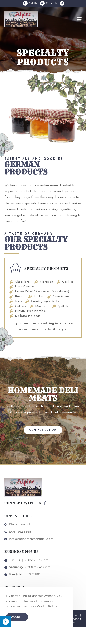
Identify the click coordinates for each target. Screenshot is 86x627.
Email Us (51, 3)
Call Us (33, 3)
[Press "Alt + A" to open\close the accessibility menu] (5, 621)
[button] (43, 430)
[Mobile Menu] (79, 19)
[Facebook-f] (45, 503)
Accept (17, 617)
